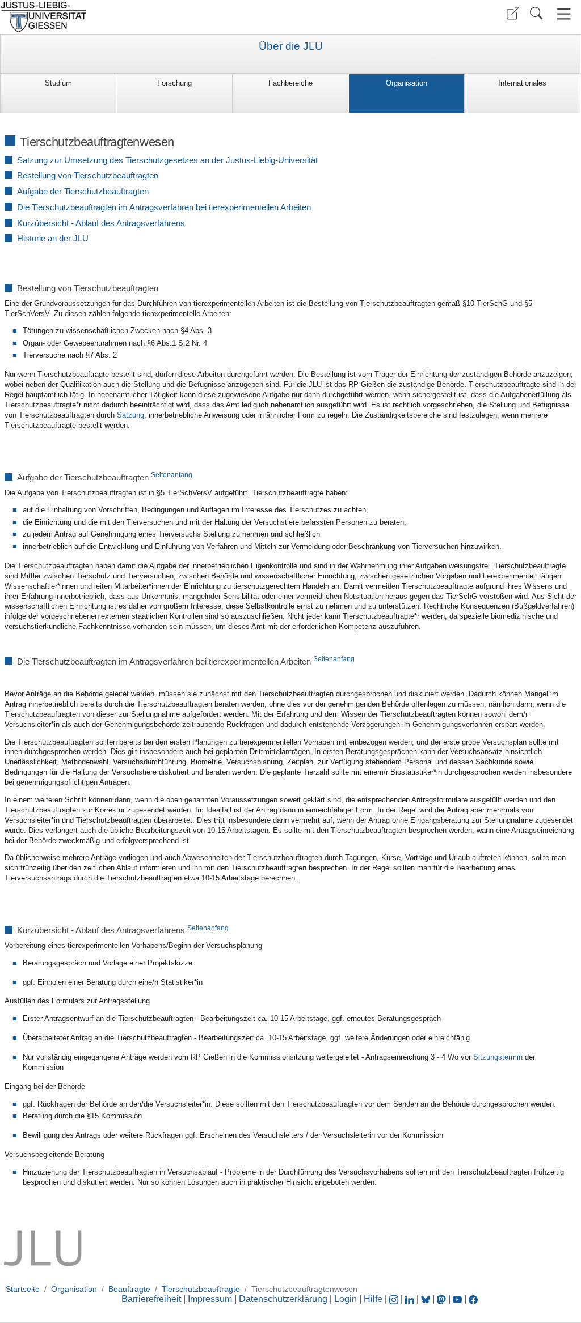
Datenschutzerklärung (283, 1299)
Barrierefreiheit (151, 1299)
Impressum (210, 1299)
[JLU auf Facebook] (473, 1299)
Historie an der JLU (53, 238)
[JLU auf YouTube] (457, 1299)
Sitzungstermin (498, 1057)
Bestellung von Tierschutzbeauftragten (87, 175)
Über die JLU (291, 46)
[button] (513, 13)
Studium (58, 83)
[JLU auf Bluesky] (426, 1299)
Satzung (130, 415)
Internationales (522, 83)
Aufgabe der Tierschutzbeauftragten (83, 191)
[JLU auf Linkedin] (410, 1299)
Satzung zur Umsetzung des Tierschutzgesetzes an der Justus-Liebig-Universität (167, 160)
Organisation (406, 83)
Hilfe (373, 1299)
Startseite (23, 1289)
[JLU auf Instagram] (395, 1299)
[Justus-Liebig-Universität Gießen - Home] (144, 17)
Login (346, 1299)
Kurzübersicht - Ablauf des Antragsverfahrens (101, 223)
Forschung (174, 83)
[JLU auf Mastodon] (442, 1299)
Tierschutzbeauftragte (201, 1289)
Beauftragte (129, 1289)
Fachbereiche (290, 83)
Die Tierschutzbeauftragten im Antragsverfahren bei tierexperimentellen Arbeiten (164, 207)
